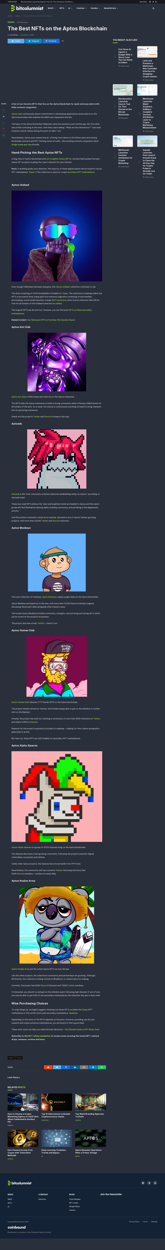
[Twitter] (3, 116)
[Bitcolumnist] (27, 8)
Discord (47, 416)
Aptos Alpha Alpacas (21, 847)
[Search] (153, 8)
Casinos (80, 8)
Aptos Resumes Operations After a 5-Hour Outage (88, 1151)
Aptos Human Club (20, 702)
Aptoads (15, 494)
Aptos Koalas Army (20, 969)
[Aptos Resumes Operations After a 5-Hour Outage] (90, 1138)
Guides (94, 8)
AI (69, 8)
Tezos (19, 1058)
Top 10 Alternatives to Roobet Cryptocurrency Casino (55, 1115)
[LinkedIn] (3, 122)
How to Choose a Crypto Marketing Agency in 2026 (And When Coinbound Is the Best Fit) (23, 1118)
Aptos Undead (62, 287)
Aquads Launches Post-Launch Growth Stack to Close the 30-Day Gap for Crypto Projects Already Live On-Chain (149, 162)
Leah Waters (14, 35)
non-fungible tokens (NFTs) (58, 159)
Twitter (36, 416)
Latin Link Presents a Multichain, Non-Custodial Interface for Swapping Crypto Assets (150, 68)
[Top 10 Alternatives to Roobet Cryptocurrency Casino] (56, 1102)
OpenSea (73, 1013)
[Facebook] (3, 110)
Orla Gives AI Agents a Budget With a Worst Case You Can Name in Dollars (125, 56)
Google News (74, 1206)
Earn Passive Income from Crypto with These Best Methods (20, 1153)
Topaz (31, 172)
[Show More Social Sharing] (62, 41)
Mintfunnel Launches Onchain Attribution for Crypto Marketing (125, 156)
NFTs (62, 8)
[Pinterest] (3, 128)
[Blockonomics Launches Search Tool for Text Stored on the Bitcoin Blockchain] (123, 90)
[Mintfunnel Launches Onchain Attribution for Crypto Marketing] (123, 141)
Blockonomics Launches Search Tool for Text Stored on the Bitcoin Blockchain (48, 2)
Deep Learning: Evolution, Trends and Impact (53, 1151)
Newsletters (110, 8)
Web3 (50, 8)
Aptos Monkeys (49, 597)
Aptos (11, 1058)
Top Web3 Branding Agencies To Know (89, 1115)
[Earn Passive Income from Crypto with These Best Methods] (23, 1138)
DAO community (59, 300)
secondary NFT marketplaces (80, 172)
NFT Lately (73, 1203)
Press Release (74, 1199)
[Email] (3, 134)
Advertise (143, 2)
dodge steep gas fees (21, 144)
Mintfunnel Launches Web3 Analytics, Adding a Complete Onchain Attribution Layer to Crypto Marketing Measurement (149, 113)
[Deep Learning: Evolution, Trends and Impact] (56, 1138)
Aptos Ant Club (18, 397)
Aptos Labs (16, 114)
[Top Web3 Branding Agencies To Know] (90, 1102)
